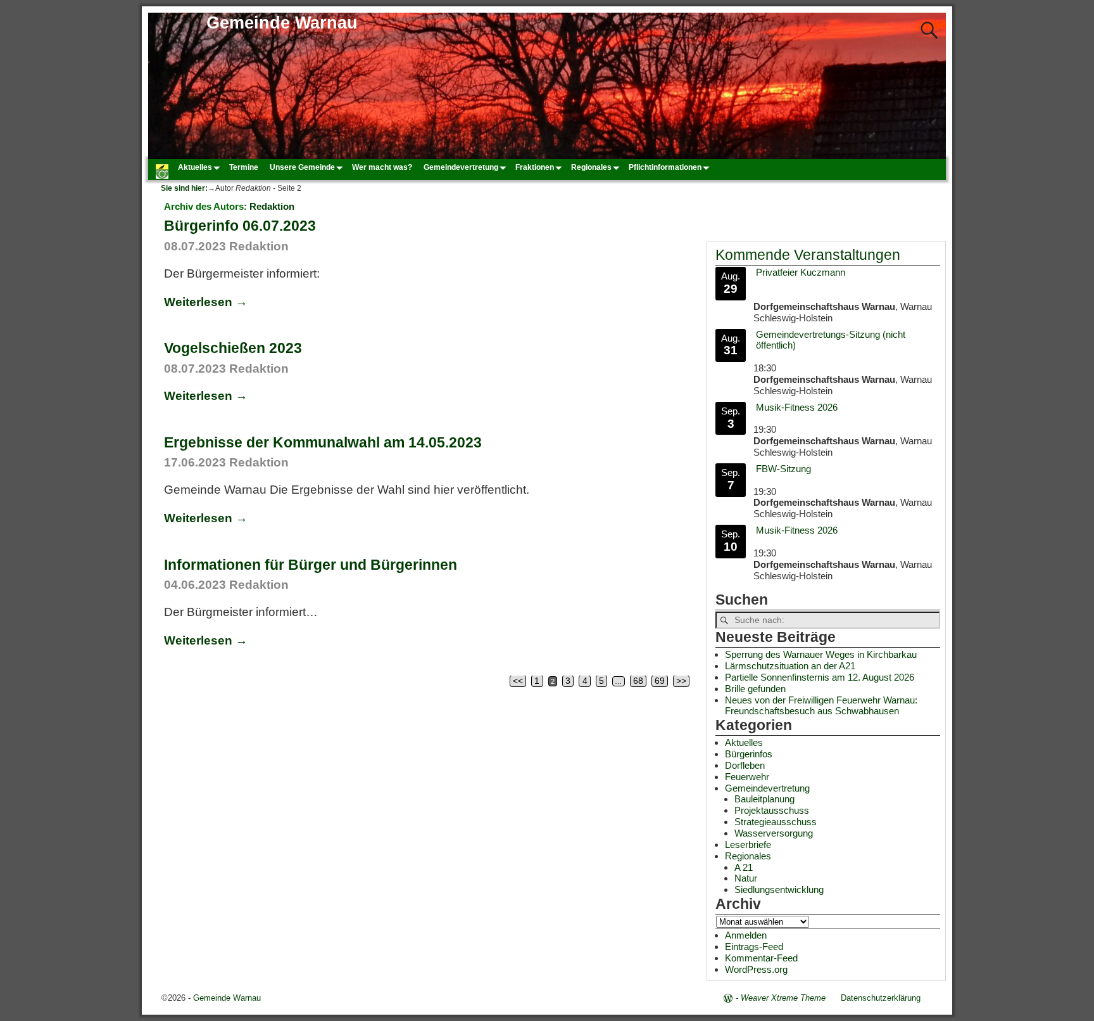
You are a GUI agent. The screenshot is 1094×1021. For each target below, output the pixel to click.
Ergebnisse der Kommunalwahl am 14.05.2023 (323, 442)
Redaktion (271, 206)
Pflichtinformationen (665, 167)
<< (518, 681)
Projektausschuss (771, 810)
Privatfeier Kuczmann (800, 272)
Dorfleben (745, 765)
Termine (243, 167)
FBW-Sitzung (783, 468)
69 (660, 681)
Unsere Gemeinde (302, 167)
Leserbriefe (748, 844)
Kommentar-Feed (761, 958)
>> (681, 681)
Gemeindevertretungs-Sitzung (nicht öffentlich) (830, 340)
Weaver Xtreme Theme (783, 998)
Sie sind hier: (184, 188)
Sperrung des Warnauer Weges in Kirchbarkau (821, 654)
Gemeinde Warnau (282, 22)
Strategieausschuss (775, 821)
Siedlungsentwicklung (779, 889)
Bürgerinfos (748, 753)
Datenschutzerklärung (881, 998)
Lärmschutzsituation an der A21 (790, 665)
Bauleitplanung (764, 798)
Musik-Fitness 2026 (797, 407)
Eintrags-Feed (754, 946)
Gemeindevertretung (461, 167)
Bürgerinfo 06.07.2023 (240, 225)
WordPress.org (756, 969)
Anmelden (746, 935)
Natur (745, 878)
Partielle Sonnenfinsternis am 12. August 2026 (819, 677)
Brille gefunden (755, 688)
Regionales (591, 167)
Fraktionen (534, 167)
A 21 (743, 867)
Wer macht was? (382, 167)
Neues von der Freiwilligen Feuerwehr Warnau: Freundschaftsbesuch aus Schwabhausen (821, 706)
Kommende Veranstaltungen (807, 255)
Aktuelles (195, 167)
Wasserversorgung (773, 833)
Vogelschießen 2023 (233, 348)
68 (638, 681)
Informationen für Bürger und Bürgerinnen (310, 564)
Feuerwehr (747, 776)
